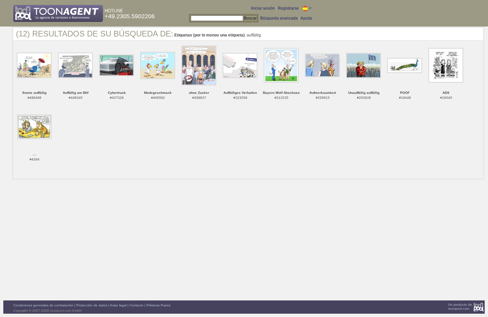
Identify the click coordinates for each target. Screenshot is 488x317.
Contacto (136, 305)
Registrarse (288, 8)
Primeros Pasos (158, 305)
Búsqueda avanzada (279, 18)
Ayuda (306, 18)
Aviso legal (118, 305)
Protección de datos (91, 305)
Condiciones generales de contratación (43, 305)
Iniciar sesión (263, 8)
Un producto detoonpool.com (460, 306)
